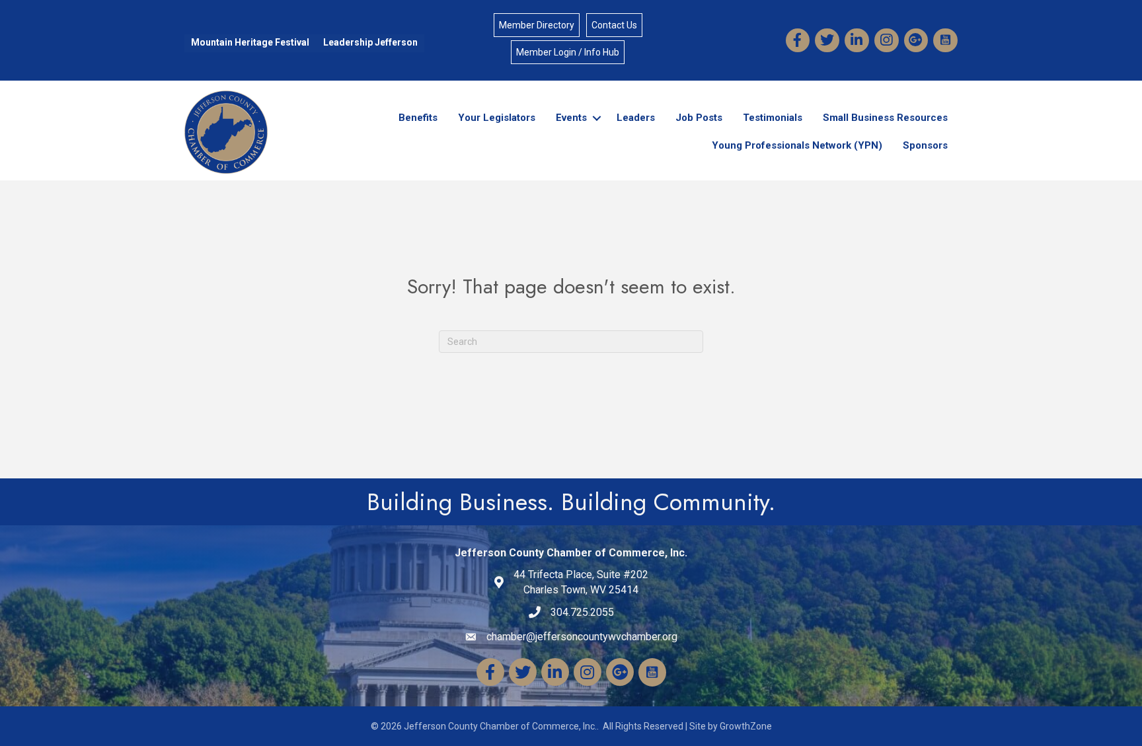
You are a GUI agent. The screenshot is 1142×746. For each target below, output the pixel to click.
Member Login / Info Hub (567, 52)
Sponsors (925, 145)
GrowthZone (746, 726)
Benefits (418, 118)
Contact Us (614, 25)
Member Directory (536, 25)
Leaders (636, 118)
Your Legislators (496, 118)
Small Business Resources (885, 118)
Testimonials (772, 118)
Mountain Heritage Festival (250, 42)
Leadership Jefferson (370, 42)
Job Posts (698, 118)
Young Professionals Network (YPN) (797, 145)
